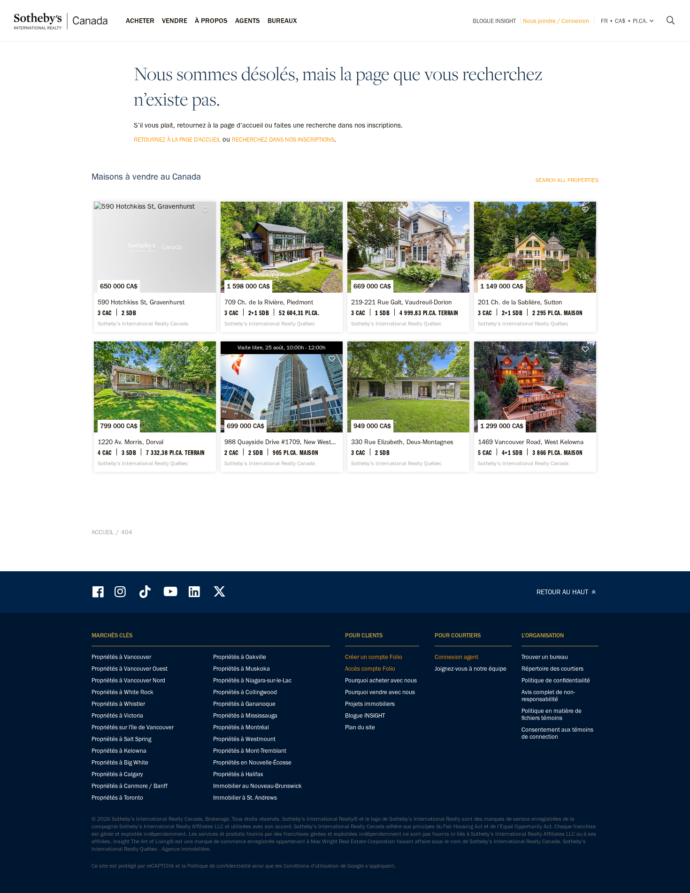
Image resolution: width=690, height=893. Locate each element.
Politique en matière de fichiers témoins (551, 714)
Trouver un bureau (544, 656)
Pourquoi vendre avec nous (380, 692)
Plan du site (360, 727)
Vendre (174, 20)
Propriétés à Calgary (117, 774)
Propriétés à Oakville (239, 656)
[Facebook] (99, 591)
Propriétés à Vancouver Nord (128, 680)
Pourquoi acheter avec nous (381, 680)
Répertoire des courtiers (552, 668)
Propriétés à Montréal (241, 727)
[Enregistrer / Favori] (207, 210)
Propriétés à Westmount (244, 738)
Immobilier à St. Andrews (245, 797)
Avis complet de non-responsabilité (548, 696)
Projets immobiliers (370, 703)
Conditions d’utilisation (311, 866)
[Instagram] (121, 591)
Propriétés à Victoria (117, 715)
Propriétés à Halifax (238, 774)
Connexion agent (456, 656)
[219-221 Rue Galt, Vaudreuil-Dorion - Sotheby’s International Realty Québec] (408, 267)
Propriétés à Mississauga (245, 715)
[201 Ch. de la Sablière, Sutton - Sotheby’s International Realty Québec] (535, 267)
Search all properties (567, 180)
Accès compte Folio (370, 668)
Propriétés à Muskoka (241, 668)
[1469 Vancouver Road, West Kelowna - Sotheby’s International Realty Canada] (535, 406)
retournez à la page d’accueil (177, 139)
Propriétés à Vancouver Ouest (130, 668)
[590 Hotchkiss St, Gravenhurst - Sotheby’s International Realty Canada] (154, 267)
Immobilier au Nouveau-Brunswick (257, 785)
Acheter (140, 20)
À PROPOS (211, 20)
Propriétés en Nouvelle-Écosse (252, 762)
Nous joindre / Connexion (556, 20)
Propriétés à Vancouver (121, 656)
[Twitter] (219, 591)
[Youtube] (170, 591)
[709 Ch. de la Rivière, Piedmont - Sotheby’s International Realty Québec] (281, 267)
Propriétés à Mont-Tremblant (249, 750)
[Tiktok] (145, 591)
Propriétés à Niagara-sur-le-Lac (252, 680)
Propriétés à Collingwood (245, 692)
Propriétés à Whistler (118, 703)
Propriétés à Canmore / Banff (130, 785)
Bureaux (282, 20)
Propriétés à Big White (120, 762)
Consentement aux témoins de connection (557, 733)
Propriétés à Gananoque (244, 703)
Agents (247, 20)
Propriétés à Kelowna (119, 750)
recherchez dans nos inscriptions (283, 139)
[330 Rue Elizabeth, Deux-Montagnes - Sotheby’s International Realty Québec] (408, 406)
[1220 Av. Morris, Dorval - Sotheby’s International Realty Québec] (154, 406)
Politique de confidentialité (555, 680)
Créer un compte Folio (373, 656)
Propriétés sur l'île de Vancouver (133, 727)
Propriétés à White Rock (122, 692)
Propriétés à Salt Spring (121, 738)
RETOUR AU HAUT (563, 592)
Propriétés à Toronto (117, 797)
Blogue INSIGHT (494, 20)
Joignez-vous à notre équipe (470, 668)
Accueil (103, 532)
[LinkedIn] (194, 591)
